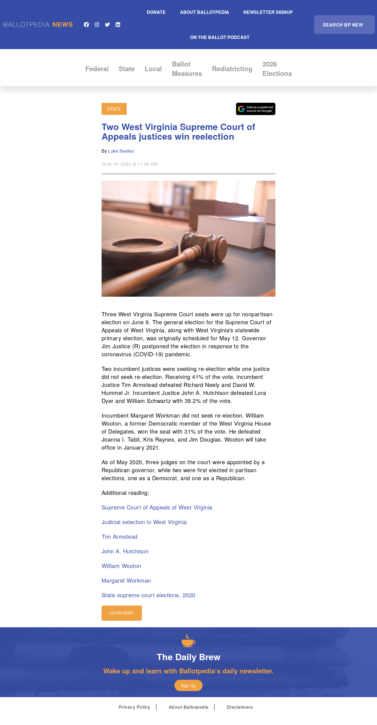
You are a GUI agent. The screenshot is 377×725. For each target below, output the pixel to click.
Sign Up (188, 685)
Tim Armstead (120, 536)
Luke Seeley (121, 151)
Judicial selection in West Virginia (144, 522)
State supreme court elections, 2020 (148, 595)
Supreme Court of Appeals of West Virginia (157, 507)
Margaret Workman (126, 580)
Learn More (122, 613)
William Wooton (121, 566)
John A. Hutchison (125, 551)
